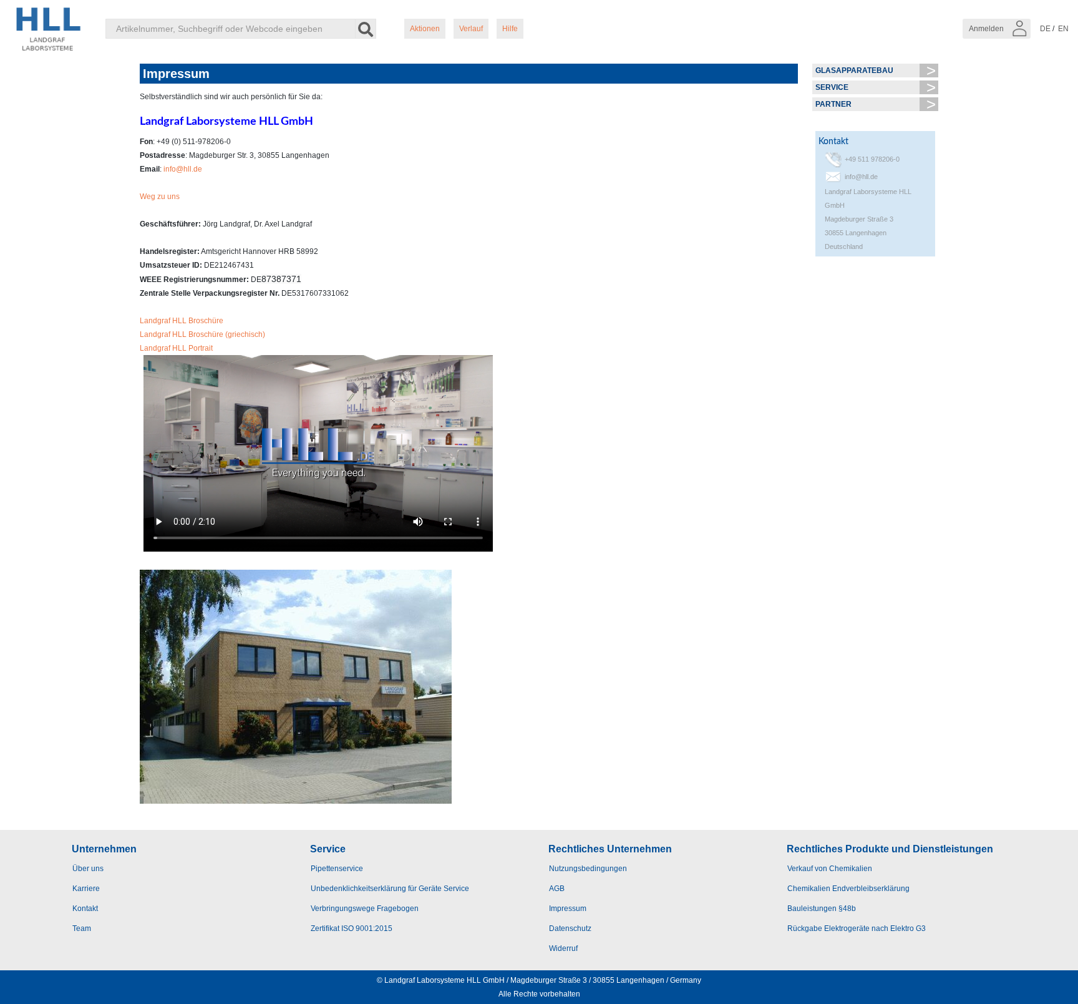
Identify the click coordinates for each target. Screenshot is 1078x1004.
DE (1045, 28)
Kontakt (85, 908)
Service (831, 87)
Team (81, 928)
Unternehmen (104, 849)
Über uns (88, 868)
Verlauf (471, 28)
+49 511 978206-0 (872, 159)
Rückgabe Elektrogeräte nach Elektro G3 (856, 928)
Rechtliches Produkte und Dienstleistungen (890, 849)
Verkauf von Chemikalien (829, 868)
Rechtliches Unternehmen (610, 849)
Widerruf (563, 948)
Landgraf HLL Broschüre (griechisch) (202, 334)
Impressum (567, 908)
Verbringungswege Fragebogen (365, 908)
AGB (557, 888)
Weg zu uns (160, 196)
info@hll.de (182, 169)
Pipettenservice (337, 868)
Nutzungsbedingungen (588, 868)
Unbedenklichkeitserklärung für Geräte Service (390, 888)
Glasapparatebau (854, 70)
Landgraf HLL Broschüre (181, 320)
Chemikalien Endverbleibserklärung (848, 888)
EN (1063, 28)
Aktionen (425, 28)
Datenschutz (570, 928)
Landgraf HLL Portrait (176, 348)
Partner (833, 104)
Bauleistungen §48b (821, 908)
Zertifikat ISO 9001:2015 (351, 928)
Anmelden (987, 28)
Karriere (86, 888)
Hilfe (510, 28)
